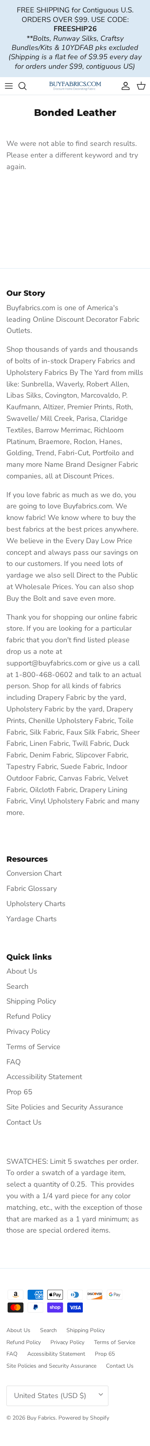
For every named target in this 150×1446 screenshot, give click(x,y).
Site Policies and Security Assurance (64, 1107)
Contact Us (24, 1122)
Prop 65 (19, 1092)
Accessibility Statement (44, 1077)
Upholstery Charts (36, 903)
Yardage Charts (31, 919)
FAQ (13, 1062)
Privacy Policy (28, 1031)
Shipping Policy (31, 1001)
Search (17, 986)
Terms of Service (33, 1047)
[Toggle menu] (9, 86)
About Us (21, 971)
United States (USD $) (50, 1395)
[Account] (123, 86)
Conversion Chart (34, 873)
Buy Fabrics (41, 1418)
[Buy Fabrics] (75, 85)
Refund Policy (28, 1016)
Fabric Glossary (31, 888)
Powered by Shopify (83, 1418)
